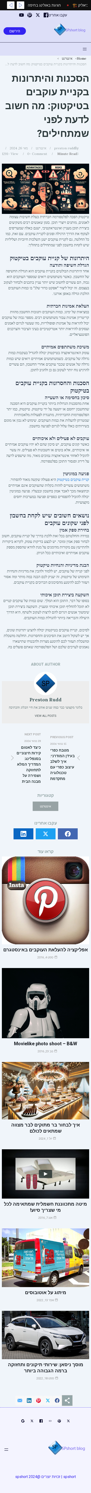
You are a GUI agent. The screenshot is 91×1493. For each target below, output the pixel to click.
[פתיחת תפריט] (85, 49)
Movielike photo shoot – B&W (45, 1043)
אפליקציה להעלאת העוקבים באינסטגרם (45, 950)
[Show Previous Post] (20, 5)
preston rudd (64, 148)
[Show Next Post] (10, 5)
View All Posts (45, 716)
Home (81, 58)
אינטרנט (67, 58)
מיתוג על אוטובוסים (45, 1292)
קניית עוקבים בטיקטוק (73, 479)
